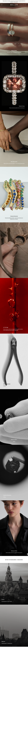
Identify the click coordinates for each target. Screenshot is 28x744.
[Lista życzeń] (23, 4)
